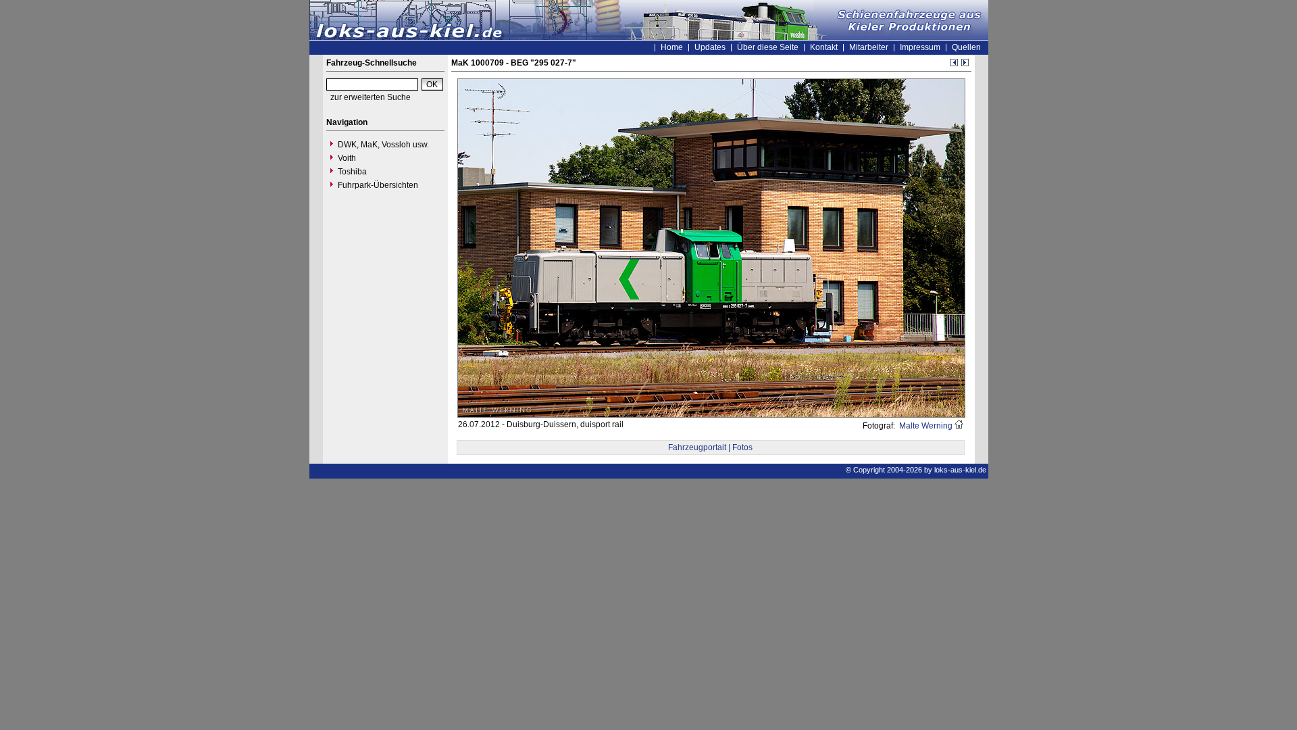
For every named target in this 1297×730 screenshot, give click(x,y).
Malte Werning (924, 426)
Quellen (966, 47)
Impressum (920, 47)
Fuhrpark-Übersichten (378, 185)
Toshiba (352, 171)
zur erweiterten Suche (370, 97)
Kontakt (824, 47)
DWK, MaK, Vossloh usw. (383, 144)
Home (672, 47)
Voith (347, 158)
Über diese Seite (767, 47)
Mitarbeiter (868, 47)
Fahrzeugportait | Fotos (710, 447)
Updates (710, 47)
